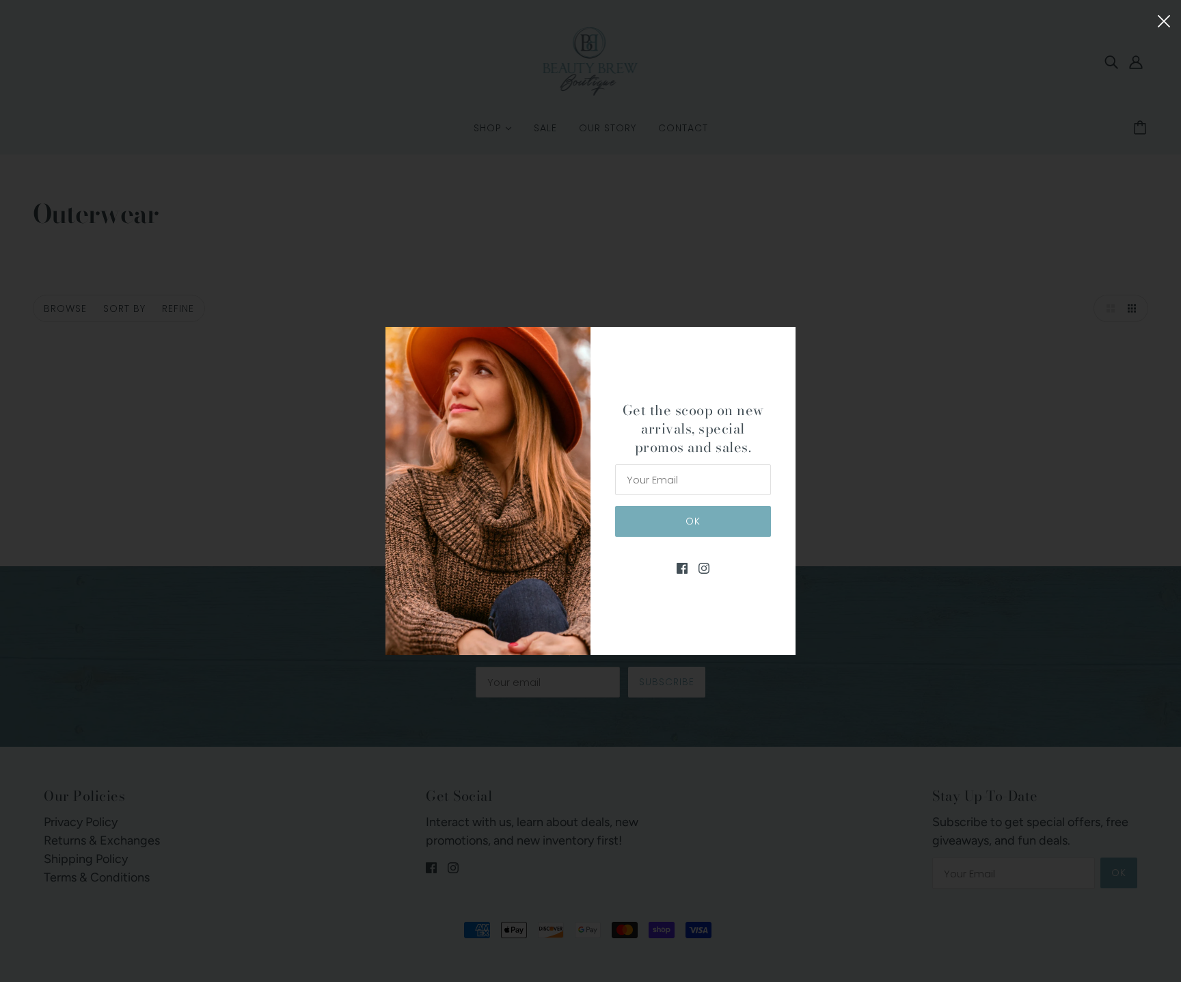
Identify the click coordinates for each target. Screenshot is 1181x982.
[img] (682, 568)
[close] (1164, 19)
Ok (693, 521)
